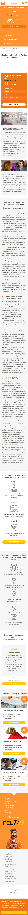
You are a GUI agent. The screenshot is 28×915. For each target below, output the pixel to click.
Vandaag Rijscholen (9, 863)
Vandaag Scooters (9, 873)
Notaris (6, 810)
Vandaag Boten (8, 859)
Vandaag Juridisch (9, 868)
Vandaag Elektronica (10, 874)
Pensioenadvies (8, 812)
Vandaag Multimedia (9, 869)
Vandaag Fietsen (9, 866)
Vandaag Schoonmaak (10, 871)
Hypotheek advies (9, 807)
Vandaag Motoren (9, 861)
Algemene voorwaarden (14, 887)
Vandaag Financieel (9, 876)
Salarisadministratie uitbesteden (12, 814)
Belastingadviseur (9, 799)
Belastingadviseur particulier (11, 801)
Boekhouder (7, 803)
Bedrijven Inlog (14, 892)
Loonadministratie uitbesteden (12, 809)
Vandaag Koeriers (9, 856)
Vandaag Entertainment (10, 864)
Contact (14, 890)
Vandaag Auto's (8, 853)
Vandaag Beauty (9, 858)
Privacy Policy (14, 889)
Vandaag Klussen (9, 854)
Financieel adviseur (9, 805)
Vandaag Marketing (9, 879)
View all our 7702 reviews (14, 680)
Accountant (7, 798)
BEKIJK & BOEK (14, 104)
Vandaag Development (10, 878)
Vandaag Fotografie (9, 881)
